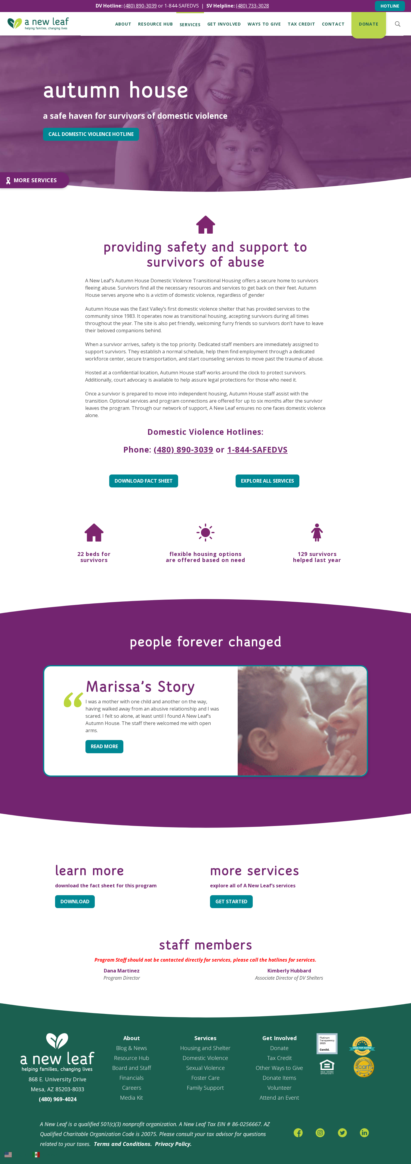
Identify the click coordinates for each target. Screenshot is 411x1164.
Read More (104, 746)
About (123, 24)
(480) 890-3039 (183, 449)
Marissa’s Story (140, 687)
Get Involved (224, 24)
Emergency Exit (346, 6)
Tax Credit (301, 24)
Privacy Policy (172, 1143)
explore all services (267, 481)
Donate (369, 24)
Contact (333, 24)
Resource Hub (155, 24)
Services (190, 25)
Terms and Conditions (122, 1143)
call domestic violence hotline (91, 134)
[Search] (397, 24)
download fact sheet (144, 481)
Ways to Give (264, 24)
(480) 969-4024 (57, 1099)
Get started (231, 901)
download (74, 901)
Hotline (390, 6)
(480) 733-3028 (252, 5)
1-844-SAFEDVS (181, 5)
